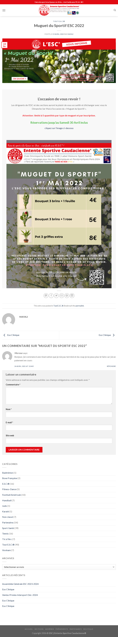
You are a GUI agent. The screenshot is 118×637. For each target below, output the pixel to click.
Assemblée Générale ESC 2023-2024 (20, 583)
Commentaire (13, 384)
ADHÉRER (49, 629)
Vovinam (6, 550)
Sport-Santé (8, 528)
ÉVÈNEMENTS (62, 629)
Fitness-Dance (9, 489)
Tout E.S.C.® (59, 21)
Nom (9, 409)
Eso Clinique (13, 335)
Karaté (5, 511)
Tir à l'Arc (7, 539)
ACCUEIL (29, 629)
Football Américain (11, 494)
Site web (10, 435)
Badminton (7, 472)
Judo (4, 505)
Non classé (7, 516)
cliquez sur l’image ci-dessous (59, 128)
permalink (80, 306)
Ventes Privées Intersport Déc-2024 (20, 595)
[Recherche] (115, 10)
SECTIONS (39, 629)
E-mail (9, 422)
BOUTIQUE (88, 629)
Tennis (5, 533)
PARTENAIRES (76, 629)
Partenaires (8, 522)
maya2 (70, 34)
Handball (6, 500)
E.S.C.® (5, 483)
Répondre (111, 366)
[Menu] (4, 10)
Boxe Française (9, 478)
